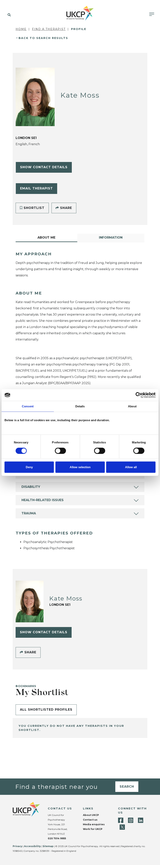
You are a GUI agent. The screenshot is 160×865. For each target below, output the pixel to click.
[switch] (60, 451)
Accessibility (32, 846)
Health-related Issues (42, 500)
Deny (29, 467)
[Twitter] (122, 827)
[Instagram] (130, 820)
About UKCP (91, 815)
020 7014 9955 (57, 838)
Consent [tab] (28, 406)
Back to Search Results (43, 38)
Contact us (90, 819)
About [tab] (132, 406)
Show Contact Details (44, 167)
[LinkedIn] (140, 820)
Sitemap (48, 846)
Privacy (17, 846)
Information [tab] (111, 237)
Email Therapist (36, 188)
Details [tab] (80, 406)
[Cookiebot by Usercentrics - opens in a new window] (138, 395)
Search (127, 786)
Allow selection (80, 467)
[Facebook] (120, 820)
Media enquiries (94, 824)
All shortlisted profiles (46, 709)
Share (65, 208)
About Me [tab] (46, 237)
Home (21, 29)
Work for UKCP (92, 829)
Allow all (131, 467)
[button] (8, 15)
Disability (30, 487)
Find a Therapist (49, 29)
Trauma (28, 513)
